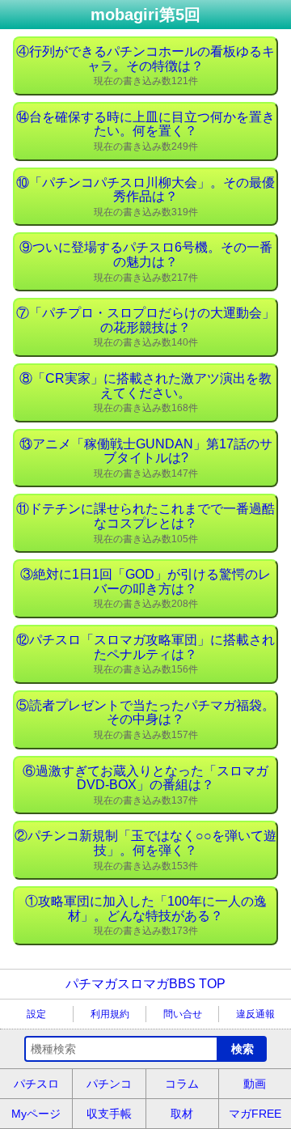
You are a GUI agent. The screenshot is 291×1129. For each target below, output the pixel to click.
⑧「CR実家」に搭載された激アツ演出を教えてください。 (145, 392)
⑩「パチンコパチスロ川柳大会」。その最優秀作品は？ (145, 197)
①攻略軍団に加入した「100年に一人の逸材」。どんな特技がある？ (146, 915)
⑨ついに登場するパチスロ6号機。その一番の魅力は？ (145, 261)
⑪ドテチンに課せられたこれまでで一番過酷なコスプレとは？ (145, 523)
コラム (182, 1083)
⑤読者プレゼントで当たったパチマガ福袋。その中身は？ (145, 719)
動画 (254, 1083)
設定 (36, 1014)
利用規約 (110, 1014)
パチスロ (36, 1083)
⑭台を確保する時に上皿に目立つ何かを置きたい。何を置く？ (145, 131)
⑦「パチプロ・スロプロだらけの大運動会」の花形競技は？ (145, 327)
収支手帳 (109, 1113)
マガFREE (255, 1113)
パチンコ (109, 1083)
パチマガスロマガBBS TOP (145, 984)
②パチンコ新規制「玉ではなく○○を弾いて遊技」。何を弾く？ (145, 850)
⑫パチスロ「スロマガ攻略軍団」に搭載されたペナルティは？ (145, 654)
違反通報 (255, 1014)
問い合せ (182, 1014)
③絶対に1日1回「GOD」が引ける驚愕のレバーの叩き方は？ (145, 588)
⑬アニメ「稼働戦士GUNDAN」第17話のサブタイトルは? (145, 458)
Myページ (36, 1113)
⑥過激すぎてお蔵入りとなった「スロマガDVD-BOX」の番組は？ (145, 785)
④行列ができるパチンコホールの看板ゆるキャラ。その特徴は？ (145, 66)
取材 (182, 1113)
